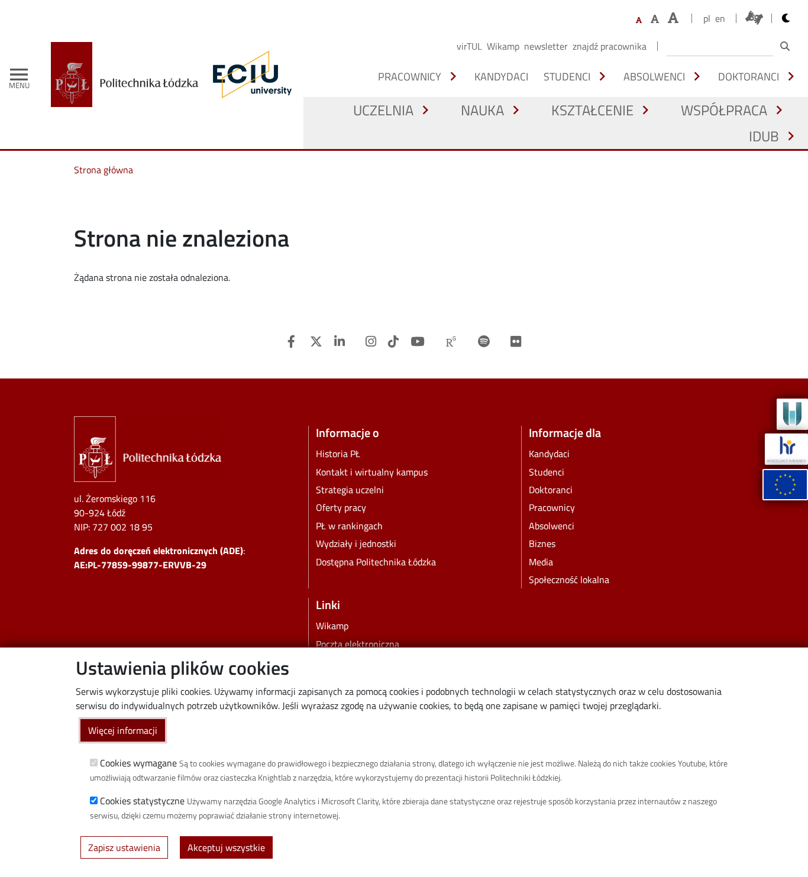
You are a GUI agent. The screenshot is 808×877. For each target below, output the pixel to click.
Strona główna (103, 170)
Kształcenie (592, 110)
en (720, 18)
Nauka (482, 110)
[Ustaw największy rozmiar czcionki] (673, 18)
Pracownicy (409, 76)
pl (706, 18)
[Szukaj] (785, 46)
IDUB (764, 136)
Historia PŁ (338, 453)
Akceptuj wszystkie (226, 847)
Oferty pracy (341, 507)
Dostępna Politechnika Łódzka (376, 562)
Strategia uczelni (350, 490)
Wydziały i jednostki (356, 543)
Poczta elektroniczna (357, 644)
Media (541, 562)
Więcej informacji (122, 730)
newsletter (546, 46)
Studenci (567, 76)
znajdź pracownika (610, 46)
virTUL (469, 46)
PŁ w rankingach (349, 526)
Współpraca (724, 110)
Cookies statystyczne (142, 801)
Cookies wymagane (138, 763)
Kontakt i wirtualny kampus (372, 472)
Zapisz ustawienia (124, 847)
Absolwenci (654, 76)
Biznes (542, 543)
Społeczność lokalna (569, 579)
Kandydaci (501, 76)
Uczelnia (383, 110)
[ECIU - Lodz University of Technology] (249, 74)
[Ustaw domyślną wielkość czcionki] (639, 20)
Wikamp (503, 46)
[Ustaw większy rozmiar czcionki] (655, 19)
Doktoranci (748, 76)
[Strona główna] (129, 74)
